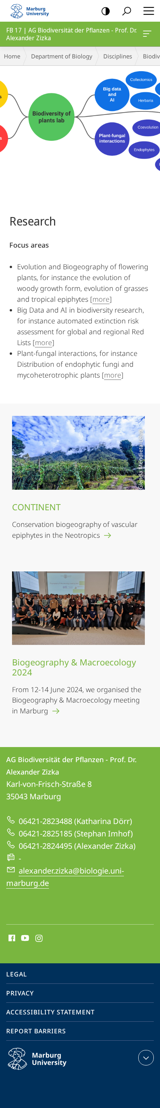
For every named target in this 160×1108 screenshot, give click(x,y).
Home (12, 56)
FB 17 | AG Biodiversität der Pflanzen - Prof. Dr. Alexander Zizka (148, 34)
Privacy (20, 993)
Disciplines (117, 56)
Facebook (11, 938)
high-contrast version (105, 11)
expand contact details (146, 1057)
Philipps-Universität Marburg (52, 1071)
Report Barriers (36, 1031)
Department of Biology (61, 56)
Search (126, 11)
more (101, 299)
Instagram (39, 938)
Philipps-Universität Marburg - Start (33, 11)
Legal (16, 974)
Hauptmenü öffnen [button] (148, 11)
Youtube (24, 938)
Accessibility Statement (50, 1012)
